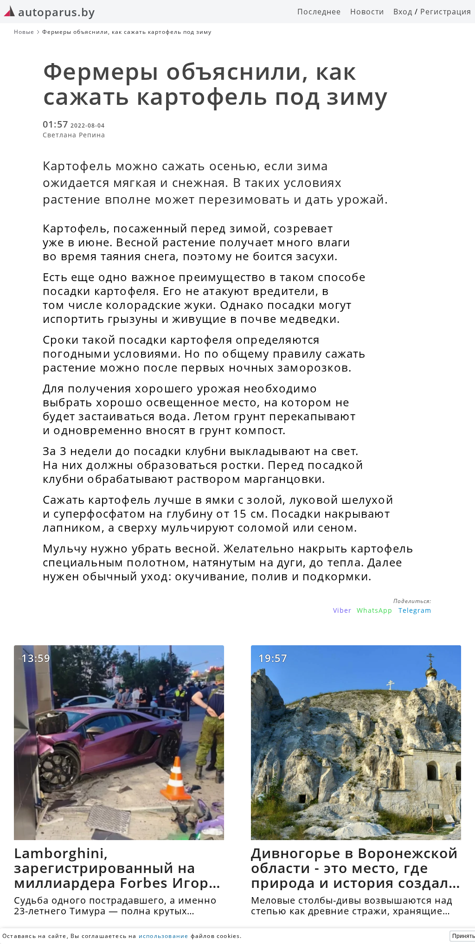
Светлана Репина (74, 134)
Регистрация (445, 11)
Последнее (319, 11)
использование (164, 936)
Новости (367, 11)
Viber (342, 610)
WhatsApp (374, 610)
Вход (402, 11)
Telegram (414, 610)
